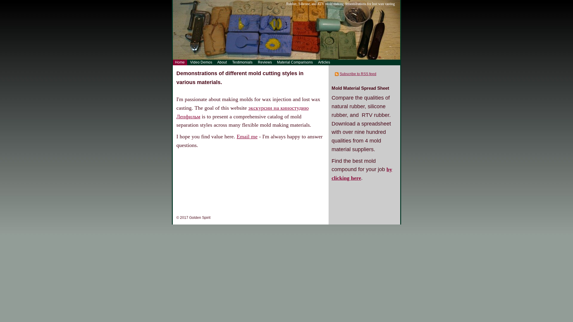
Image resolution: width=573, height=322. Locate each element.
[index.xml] (337, 74)
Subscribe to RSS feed (358, 74)
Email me (247, 137)
